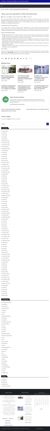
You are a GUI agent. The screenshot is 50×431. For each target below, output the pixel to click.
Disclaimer (4, 382)
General (4, 329)
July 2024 (4, 176)
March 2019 (5, 295)
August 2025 (5, 150)
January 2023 (5, 211)
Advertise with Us (6, 386)
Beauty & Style (5, 308)
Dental (3, 312)
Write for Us (5, 384)
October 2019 (5, 281)
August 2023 (5, 197)
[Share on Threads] (26, 58)
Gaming (4, 327)
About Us (4, 381)
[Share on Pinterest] (18, 58)
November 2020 (6, 256)
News (3, 345)
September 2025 (6, 148)
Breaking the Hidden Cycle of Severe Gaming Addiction (20, 1)
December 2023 (6, 189)
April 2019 (4, 293)
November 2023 (6, 191)
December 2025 (6, 142)
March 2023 (5, 207)
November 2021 (6, 236)
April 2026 (4, 138)
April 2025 (4, 158)
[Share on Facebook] (6, 58)
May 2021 (4, 248)
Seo (3, 353)
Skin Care (4, 355)
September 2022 (6, 217)
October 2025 (5, 146)
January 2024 (5, 187)
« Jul (41, 409)
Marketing (4, 343)
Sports (3, 359)
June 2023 (4, 201)
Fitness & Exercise (6, 321)
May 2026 (4, 136)
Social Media (5, 357)
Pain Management (6, 347)
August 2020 (5, 262)
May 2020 (4, 267)
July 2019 (4, 287)
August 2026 (5, 131)
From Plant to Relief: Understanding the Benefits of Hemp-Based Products (25, 78)
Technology (5, 365)
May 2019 (4, 291)
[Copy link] (30, 58)
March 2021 (5, 252)
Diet (3, 314)
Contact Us (4, 379)
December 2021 (5, 234)
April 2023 (4, 205)
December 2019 (5, 277)
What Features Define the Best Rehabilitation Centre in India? (7, 77)
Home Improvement (7, 335)
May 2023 (4, 203)
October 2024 (5, 170)
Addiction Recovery (6, 302)
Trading (4, 368)
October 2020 (5, 258)
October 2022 (5, 215)
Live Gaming (5, 341)
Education (4, 318)
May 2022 (4, 224)
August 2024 (5, 174)
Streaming (4, 361)
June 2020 (4, 266)
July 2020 (4, 264)
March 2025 (5, 160)
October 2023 (5, 193)
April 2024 (4, 181)
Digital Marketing (6, 316)
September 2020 (6, 260)
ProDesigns (46, 428)
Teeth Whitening (6, 366)
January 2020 (5, 275)
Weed (3, 370)
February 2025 (5, 162)
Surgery (4, 363)
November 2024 (6, 168)
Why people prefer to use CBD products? (37, 109)
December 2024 (6, 166)
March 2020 (5, 271)
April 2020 (4, 269)
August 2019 (5, 285)
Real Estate (4, 349)
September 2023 (6, 195)
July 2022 (4, 221)
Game (3, 325)
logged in (9, 119)
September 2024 (6, 172)
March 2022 (5, 228)
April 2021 (4, 250)
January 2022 (5, 232)
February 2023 (5, 209)
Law (3, 339)
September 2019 (6, 283)
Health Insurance (6, 333)
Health (22, 16)
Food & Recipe (5, 323)
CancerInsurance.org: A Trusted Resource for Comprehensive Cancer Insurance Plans (24, 88)
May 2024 (4, 179)
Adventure (4, 304)
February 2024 (5, 185)
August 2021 (5, 242)
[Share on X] (9, 58)
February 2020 (5, 273)
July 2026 (4, 133)
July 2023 (4, 199)
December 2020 (6, 254)
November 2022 (6, 213)
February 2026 (5, 140)
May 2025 (4, 156)
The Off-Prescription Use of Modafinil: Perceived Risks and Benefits (41, 87)
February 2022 (5, 230)
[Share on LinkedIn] (12, 58)
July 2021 (4, 244)
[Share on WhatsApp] (15, 58)
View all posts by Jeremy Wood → (17, 104)
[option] (18, 1)
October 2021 (5, 238)
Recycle (4, 351)
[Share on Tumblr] (23, 58)
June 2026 (4, 135)
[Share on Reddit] (20, 58)
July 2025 (4, 152)
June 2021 (4, 246)
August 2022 (5, 219)
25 (37, 404)
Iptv (3, 337)
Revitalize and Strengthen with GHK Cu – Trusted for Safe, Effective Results (41, 78)
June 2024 (4, 178)
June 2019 (4, 289)
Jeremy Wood (14, 16)
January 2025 (5, 164)
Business (4, 310)
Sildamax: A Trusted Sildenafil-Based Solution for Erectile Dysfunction (9, 397)
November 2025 (6, 144)
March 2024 (5, 183)
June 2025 (4, 154)
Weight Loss (5, 372)
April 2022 (4, 226)
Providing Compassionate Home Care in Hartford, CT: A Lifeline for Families (8, 87)
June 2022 (4, 223)
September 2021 (6, 240)
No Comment (29, 16)
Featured (4, 320)
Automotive (5, 306)
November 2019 (6, 279)
